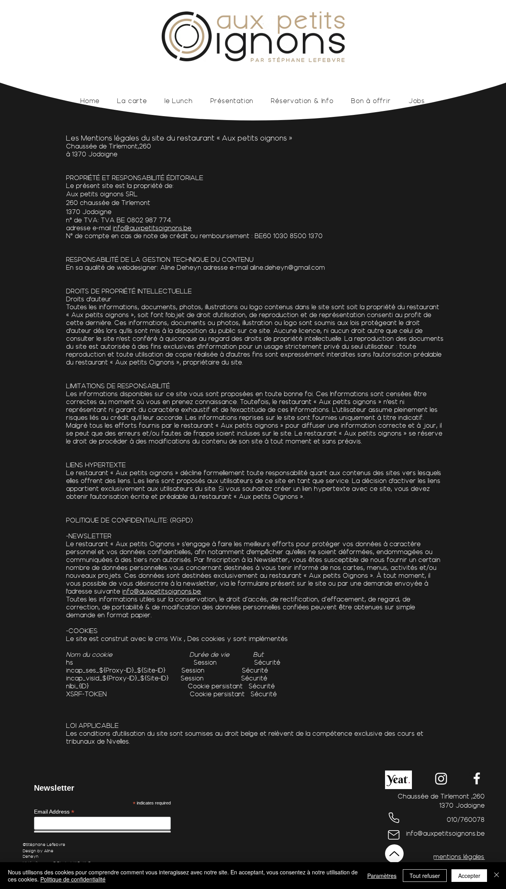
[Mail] (393, 835)
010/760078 (466, 819)
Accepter (469, 876)
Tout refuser (425, 876)
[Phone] (394, 817)
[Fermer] (496, 875)
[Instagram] (441, 778)
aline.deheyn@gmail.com (287, 267)
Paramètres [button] (381, 876)
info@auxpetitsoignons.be (152, 228)
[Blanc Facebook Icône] (477, 778)
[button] (398, 780)
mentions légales (459, 857)
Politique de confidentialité (73, 879)
